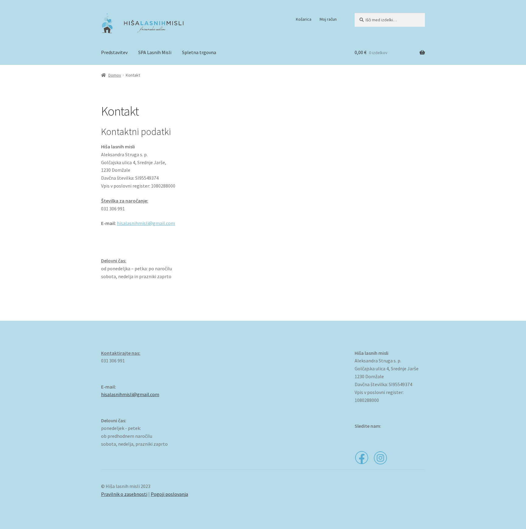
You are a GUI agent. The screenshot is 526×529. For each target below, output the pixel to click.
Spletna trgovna (199, 52)
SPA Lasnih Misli (154, 52)
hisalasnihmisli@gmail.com (146, 223)
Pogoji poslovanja (169, 494)
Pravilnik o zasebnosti (124, 494)
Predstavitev (114, 52)
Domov (114, 75)
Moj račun (328, 19)
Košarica (303, 19)
